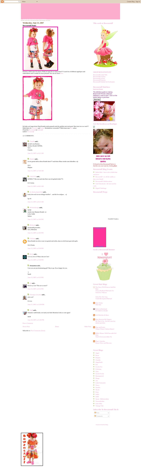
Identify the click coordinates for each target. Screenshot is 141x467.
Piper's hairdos (100, 341)
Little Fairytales (101, 383)
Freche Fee (99, 367)
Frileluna (32, 238)
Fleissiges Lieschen (35, 294)
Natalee (98, 387)
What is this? (99, 246)
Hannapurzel (100, 376)
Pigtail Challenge (101, 188)
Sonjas (42, 128)
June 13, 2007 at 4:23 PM (35, 277)
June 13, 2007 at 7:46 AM (36, 171)
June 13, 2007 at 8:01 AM (36, 186)
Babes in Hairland (101, 309)
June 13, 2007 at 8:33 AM (36, 202)
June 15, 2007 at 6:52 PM (35, 289)
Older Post (87, 326)
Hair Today (99, 303)
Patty (97, 392)
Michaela (32, 225)
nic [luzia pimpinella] (36, 192)
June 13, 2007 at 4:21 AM (36, 153)
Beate (97, 355)
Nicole (97, 390)
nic (31, 283)
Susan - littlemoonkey (102, 399)
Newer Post (26, 326)
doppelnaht (99, 362)
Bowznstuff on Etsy (99, 78)
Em (97, 364)
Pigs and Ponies (100, 327)
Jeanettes (35, 128)
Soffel (97, 394)
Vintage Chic (100, 406)
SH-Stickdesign (34, 207)
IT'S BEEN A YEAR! (102, 311)
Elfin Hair (98, 305)
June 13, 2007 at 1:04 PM (35, 219)
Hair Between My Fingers (103, 319)
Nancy (97, 385)
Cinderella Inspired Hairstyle (104, 298)
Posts (97, 413)
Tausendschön (100, 401)
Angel (97, 353)
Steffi (31, 310)
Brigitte (32, 159)
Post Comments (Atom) (38, 330)
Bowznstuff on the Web (100, 75)
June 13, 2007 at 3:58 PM (35, 260)
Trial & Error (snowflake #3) (104, 337)
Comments (99, 416)
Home (57, 326)
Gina (97, 371)
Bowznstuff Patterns (99, 80)
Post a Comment (28, 323)
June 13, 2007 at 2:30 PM (35, 248)
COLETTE (33, 176)
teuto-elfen (99, 403)
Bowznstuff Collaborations (104, 181)
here (61, 73)
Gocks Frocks (100, 374)
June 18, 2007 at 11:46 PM (36, 320)
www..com (99, 228)
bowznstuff (30, 131)
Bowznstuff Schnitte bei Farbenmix (104, 82)
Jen (97, 380)
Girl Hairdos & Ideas (102, 315)
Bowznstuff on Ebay (99, 76)
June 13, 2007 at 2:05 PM (35, 233)
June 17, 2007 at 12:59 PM (36, 304)
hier (71, 128)
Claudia (32, 141)
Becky (31, 254)
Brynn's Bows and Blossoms (104, 343)
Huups (97, 378)
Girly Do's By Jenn (101, 297)
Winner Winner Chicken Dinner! (105, 329)
